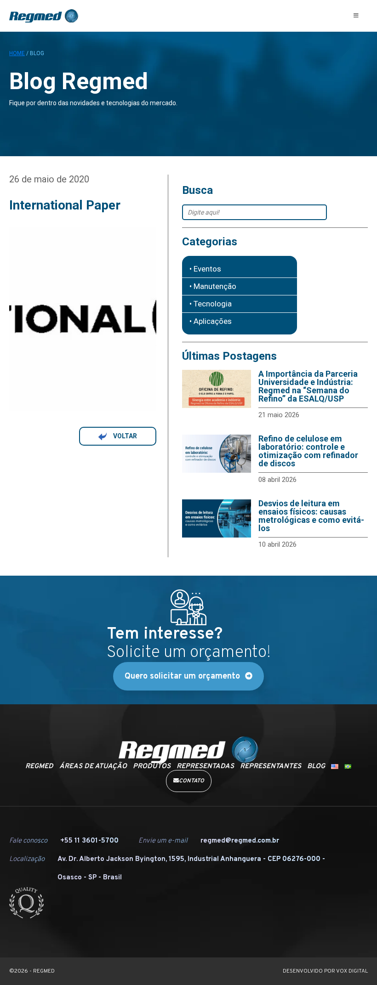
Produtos (152, 766)
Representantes (270, 766)
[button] (356, 15)
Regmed (39, 766)
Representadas (205, 766)
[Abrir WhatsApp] (354, 962)
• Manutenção (212, 286)
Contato (191, 781)
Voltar (125, 436)
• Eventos (205, 269)
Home (17, 53)
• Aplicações (210, 321)
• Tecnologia (210, 304)
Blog (316, 766)
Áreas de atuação (93, 766)
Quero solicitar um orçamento (182, 676)
